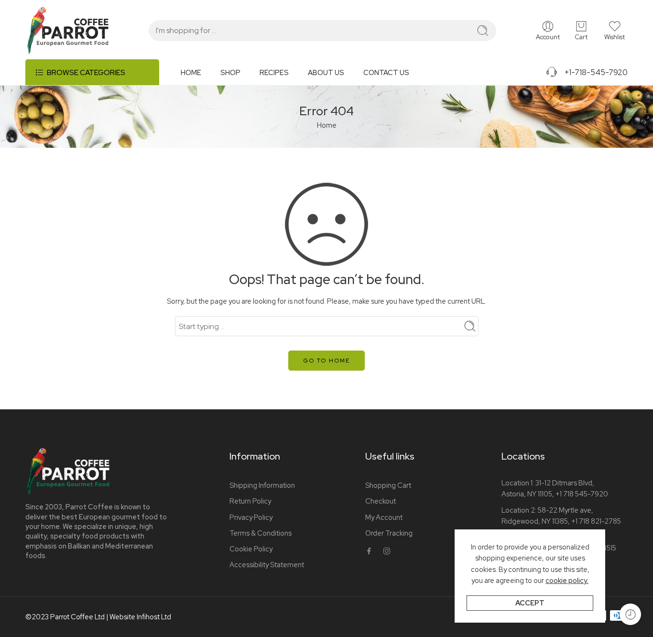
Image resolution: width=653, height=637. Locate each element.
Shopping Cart (388, 485)
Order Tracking (389, 533)
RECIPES (274, 72)
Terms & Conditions (260, 533)
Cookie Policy (250, 548)
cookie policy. (566, 580)
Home (327, 125)
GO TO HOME (326, 360)
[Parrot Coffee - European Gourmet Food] (67, 31)
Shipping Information (262, 485)
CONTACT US (386, 72)
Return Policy (250, 500)
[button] (614, 31)
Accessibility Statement (266, 564)
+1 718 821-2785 (596, 521)
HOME (191, 72)
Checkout (380, 500)
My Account (384, 517)
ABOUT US (326, 72)
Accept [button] (529, 602)
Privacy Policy (250, 517)
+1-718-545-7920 (593, 72)
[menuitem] (200, 76)
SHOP (230, 72)
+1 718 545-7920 (581, 493)
